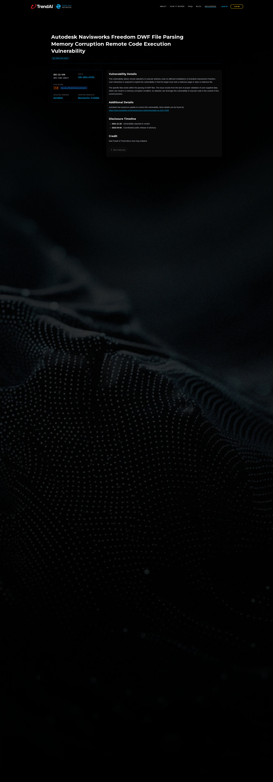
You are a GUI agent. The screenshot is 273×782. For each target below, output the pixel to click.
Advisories (210, 6)
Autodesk (58, 98)
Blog (198, 6)
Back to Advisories (119, 150)
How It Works (177, 6)
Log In (237, 6)
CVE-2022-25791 (86, 77)
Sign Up (224, 6)
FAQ (190, 6)
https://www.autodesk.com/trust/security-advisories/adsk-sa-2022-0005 (139, 110)
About (163, 6)
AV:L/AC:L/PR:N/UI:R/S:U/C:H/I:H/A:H (73, 88)
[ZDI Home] (51, 6)
